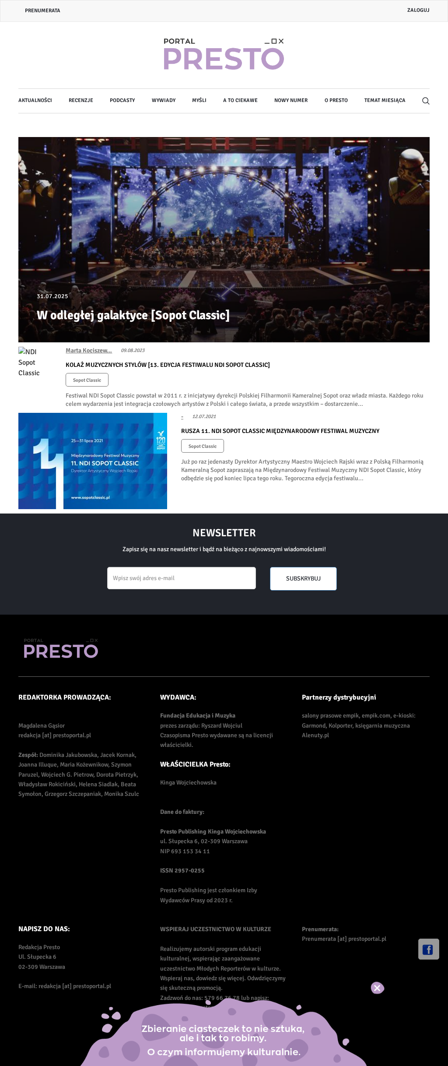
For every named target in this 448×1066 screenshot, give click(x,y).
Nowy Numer (291, 100)
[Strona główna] (224, 55)
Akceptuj (386, 987)
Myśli (199, 100)
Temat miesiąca (385, 100)
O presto (336, 100)
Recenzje (81, 100)
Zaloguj (418, 10)
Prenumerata (42, 10)
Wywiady (163, 100)
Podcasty (122, 100)
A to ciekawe (240, 100)
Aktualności (35, 100)
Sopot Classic (87, 380)
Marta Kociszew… (89, 350)
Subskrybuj (303, 578)
